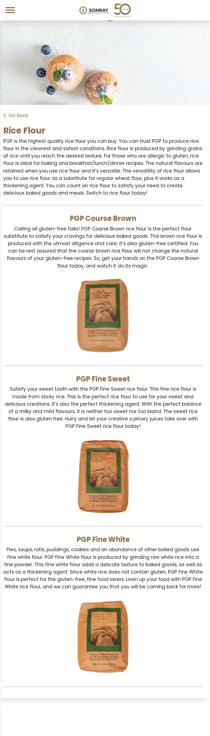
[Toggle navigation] (12, 10)
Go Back (18, 115)
